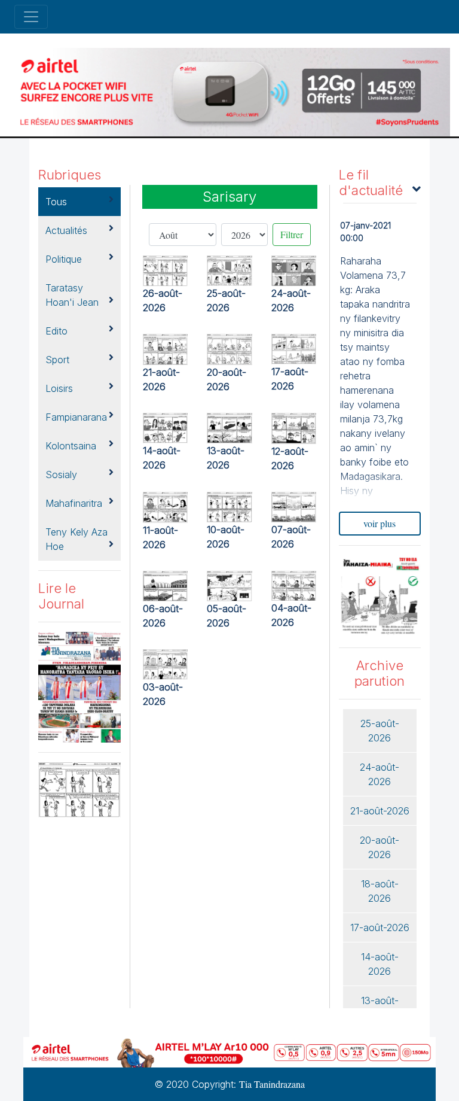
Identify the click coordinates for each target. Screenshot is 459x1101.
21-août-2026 (379, 811)
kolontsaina (70, 446)
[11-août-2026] (165, 505)
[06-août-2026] (165, 584)
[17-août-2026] (294, 347)
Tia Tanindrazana (272, 1084)
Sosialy (61, 474)
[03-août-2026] (165, 662)
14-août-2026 (380, 964)
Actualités (66, 230)
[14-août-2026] (165, 426)
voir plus (379, 523)
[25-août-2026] (229, 269)
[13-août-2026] (229, 426)
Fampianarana (76, 417)
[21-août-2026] (165, 348)
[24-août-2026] (294, 269)
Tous (56, 202)
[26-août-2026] (165, 269)
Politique (63, 259)
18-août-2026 (380, 891)
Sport (57, 360)
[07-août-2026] (294, 505)
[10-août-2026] (229, 505)
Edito (56, 331)
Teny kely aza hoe (76, 539)
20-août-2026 (379, 847)
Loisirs (59, 388)
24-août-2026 (379, 774)
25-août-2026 (379, 730)
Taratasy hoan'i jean (72, 295)
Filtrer (291, 234)
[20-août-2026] (229, 348)
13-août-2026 (380, 1007)
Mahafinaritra (73, 503)
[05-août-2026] (229, 584)
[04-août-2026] (294, 583)
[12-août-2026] (294, 426)
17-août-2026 (379, 927)
